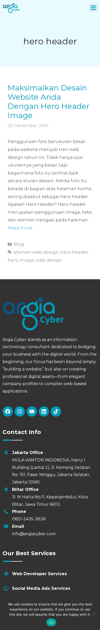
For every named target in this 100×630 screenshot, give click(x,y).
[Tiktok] (56, 411)
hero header (74, 252)
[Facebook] (8, 411)
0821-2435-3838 (29, 519)
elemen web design (36, 252)
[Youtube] (32, 411)
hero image (21, 260)
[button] (93, 8)
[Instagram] (20, 411)
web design (49, 260)
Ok (51, 622)
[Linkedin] (44, 411)
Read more (20, 227)
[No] (93, 613)
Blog (19, 244)
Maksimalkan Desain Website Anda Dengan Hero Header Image (48, 101)
